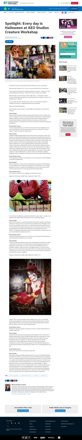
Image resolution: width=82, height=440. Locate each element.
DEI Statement (48, 423)
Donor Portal (71, 12)
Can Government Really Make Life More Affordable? (72, 102)
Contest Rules (48, 429)
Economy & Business (71, 98)
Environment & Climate (72, 65)
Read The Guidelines (23, 410)
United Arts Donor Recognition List (67, 423)
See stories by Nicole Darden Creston (21, 394)
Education (69, 76)
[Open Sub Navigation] (7, 12)
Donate (75, 3)
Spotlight (36, 375)
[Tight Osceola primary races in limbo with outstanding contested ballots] (63, 90)
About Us (57, 12)
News (5, 12)
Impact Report (64, 426)
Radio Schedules (32, 421)
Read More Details (60, 410)
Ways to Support (42, 12)
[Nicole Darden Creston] (7, 387)
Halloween (43, 375)
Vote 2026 (11, 12)
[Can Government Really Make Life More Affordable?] (63, 100)
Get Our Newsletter (65, 3)
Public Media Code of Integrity (60, 408)
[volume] (9, 8)
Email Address (63, 52)
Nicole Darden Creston (11, 37)
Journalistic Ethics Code (23, 408)
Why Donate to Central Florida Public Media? (68, 124)
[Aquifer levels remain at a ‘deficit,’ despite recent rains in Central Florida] (63, 68)
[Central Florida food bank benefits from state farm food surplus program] (63, 110)
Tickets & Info (68, 37)
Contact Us (31, 426)
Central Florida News (13, 375)
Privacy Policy (47, 426)
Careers (30, 423)
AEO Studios (26, 88)
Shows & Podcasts (19, 12)
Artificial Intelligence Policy (50, 421)
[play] (5, 8)
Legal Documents (32, 429)
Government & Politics (72, 88)
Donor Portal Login (64, 421)
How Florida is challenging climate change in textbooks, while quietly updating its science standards (72, 81)
